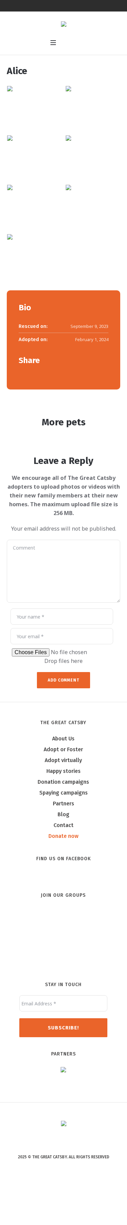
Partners (63, 803)
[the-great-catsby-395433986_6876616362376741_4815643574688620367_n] (34, 155)
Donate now (63, 836)
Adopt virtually (63, 760)
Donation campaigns (63, 782)
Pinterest (42, 374)
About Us (63, 738)
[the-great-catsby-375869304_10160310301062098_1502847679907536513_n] (34, 254)
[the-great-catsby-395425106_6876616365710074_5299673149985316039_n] (93, 155)
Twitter (32, 374)
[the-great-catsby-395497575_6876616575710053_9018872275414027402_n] (34, 106)
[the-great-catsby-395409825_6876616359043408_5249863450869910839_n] (93, 106)
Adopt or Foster (63, 749)
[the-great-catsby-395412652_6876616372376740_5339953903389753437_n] (93, 205)
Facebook (21, 374)
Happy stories (63, 771)
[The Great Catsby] (63, 25)
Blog (63, 814)
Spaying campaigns (63, 792)
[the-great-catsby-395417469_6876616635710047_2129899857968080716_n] (34, 205)
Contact (63, 825)
